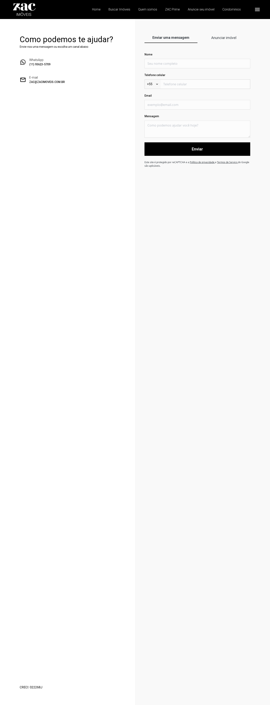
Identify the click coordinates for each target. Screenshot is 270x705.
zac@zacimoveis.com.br (47, 82)
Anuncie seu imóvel (201, 9)
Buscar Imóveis (119, 9)
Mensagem (151, 116)
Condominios (231, 9)
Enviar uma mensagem (170, 37)
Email (148, 95)
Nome (148, 54)
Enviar (197, 149)
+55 (149, 84)
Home (96, 9)
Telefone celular (154, 75)
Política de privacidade (202, 162)
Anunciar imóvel (223, 38)
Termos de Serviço (227, 162)
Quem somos (147, 9)
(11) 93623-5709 (39, 64)
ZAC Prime (172, 9)
